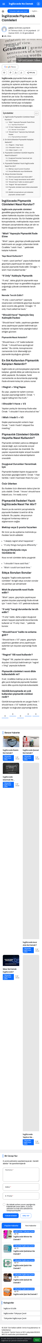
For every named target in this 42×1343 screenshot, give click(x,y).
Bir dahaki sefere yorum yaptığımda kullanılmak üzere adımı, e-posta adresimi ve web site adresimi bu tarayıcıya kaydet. (21, 1208)
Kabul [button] (37, 1340)
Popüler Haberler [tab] (11, 1226)
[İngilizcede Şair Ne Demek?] (21, 1292)
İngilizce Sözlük (10, 1308)
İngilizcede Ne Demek (21, 3)
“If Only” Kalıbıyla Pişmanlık (18, 127)
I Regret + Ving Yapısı (16, 145)
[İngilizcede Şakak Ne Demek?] (21, 1279)
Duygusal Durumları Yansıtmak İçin (20, 158)
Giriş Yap (25, 1216)
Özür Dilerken (13, 161)
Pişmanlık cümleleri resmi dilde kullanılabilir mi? (23, 188)
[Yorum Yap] (10, 72)
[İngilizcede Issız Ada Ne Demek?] (31, 858)
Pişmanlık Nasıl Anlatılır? (19, 137)
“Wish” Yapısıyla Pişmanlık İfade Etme (21, 122)
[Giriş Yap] (38, 4)
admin (11, 28)
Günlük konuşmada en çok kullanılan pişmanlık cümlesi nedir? (21, 193)
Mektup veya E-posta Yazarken (19, 169)
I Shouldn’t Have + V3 (16, 147)
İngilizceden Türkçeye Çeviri (15, 1313)
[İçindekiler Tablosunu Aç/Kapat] (35, 113)
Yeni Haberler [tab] (30, 1226)
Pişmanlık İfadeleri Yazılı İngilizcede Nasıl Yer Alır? (19, 164)
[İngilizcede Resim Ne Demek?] (11, 748)
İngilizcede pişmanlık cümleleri (17, 209)
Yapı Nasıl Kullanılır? (18, 124)
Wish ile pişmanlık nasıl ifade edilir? (21, 177)
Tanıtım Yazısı (15, 1332)
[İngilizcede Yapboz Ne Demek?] (31, 1050)
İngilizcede (7, 78)
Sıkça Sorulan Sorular (13, 174)
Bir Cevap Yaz (11, 1156)
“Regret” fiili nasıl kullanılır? (18, 184)
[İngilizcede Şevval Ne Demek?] (31, 748)
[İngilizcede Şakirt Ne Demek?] (21, 1264)
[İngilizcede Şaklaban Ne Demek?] (21, 1250)
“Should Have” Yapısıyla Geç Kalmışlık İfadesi (21, 133)
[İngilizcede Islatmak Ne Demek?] (11, 858)
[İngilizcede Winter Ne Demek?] (21, 1235)
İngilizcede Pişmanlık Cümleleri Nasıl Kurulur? (20, 118)
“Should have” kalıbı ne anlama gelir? (21, 182)
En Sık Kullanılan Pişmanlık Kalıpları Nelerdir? (19, 141)
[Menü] (3, 4)
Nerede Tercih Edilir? (18, 129)
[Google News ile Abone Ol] (10, 67)
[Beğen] (4, 72)
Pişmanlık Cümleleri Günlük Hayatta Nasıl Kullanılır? (19, 154)
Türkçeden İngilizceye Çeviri (15, 1318)
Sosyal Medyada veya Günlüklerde (20, 171)
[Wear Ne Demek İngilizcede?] (11, 1050)
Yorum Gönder (11, 1216)
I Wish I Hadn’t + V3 (15, 150)
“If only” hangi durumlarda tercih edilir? (22, 179)
